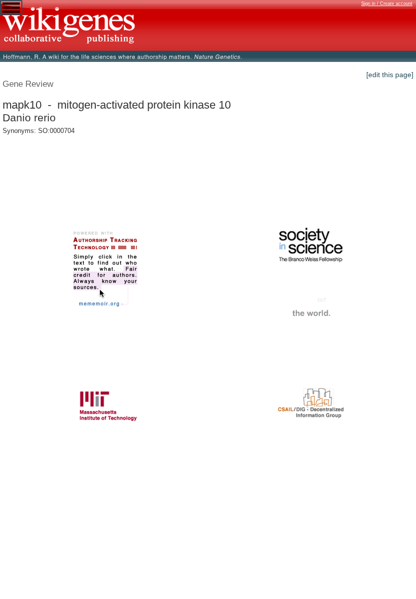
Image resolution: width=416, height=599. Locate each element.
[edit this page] (389, 75)
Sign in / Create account (386, 3)
